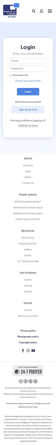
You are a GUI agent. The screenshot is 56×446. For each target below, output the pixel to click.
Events (28, 279)
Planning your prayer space (28, 207)
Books (28, 255)
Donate (28, 291)
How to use (28, 237)
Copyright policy (28, 343)
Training (28, 285)
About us (28, 165)
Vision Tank (33, 407)
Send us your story (28, 315)
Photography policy (28, 337)
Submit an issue (28, 125)
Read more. (31, 397)
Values (27, 177)
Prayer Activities (28, 243)
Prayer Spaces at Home (28, 219)
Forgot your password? (28, 81)
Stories (28, 310)
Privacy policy (28, 331)
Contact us (28, 183)
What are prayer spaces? (28, 201)
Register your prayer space (28, 213)
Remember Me (20, 75)
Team (28, 171)
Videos (28, 249)
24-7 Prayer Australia (28, 261)
